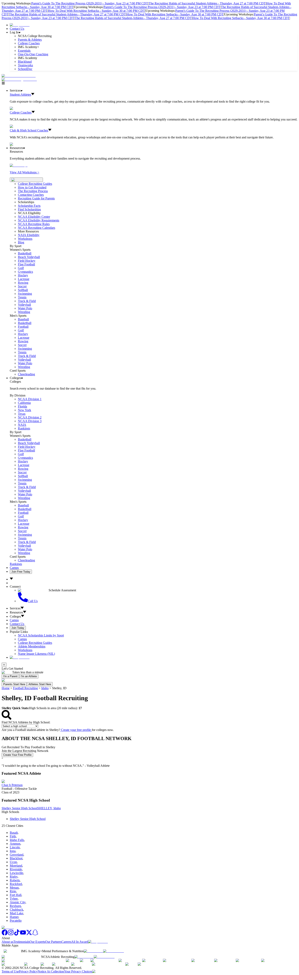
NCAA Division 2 (29, 417)
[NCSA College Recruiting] (20, 79)
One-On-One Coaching (33, 54)
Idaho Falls (17, 840)
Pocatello (16, 920)
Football (23, 326)
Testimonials (21, 941)
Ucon (13, 862)
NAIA (22, 424)
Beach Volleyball (29, 257)
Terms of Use (10, 971)
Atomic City (17, 902)
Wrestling (24, 312)
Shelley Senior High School (19, 808)
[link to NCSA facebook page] (5, 934)
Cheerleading (26, 374)
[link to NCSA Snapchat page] (35, 934)
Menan (14, 887)
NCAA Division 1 (29, 399)
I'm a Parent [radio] (10, 676)
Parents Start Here (14, 684)
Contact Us (17, 28)
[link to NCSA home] (8, 927)
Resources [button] (16, 612)
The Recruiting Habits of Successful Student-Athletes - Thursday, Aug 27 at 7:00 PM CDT (207, 3)
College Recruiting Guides (35, 183)
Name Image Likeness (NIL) (36, 653)
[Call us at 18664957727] (19, 76)
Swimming (25, 293)
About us (7, 941)
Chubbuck (16, 909)
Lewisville (16, 873)
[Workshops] (18, 165)
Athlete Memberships (31, 646)
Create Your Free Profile (17, 754)
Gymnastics (25, 271)
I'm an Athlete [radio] (29, 676)
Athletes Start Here (39, 684)
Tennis (22, 297)
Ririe (13, 891)
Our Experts (37, 941)
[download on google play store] (114, 951)
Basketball (24, 253)
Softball (23, 290)
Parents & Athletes (30, 39)
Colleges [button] (15, 616)
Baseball (23, 319)
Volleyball (24, 304)
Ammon (15, 843)
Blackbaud (25, 61)
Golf (21, 268)
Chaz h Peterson (12, 785)
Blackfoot (16, 858)
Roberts (15, 880)
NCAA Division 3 (29, 421)
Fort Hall (15, 895)
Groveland (16, 854)
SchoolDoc (25, 69)
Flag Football (26, 264)
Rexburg (15, 906)
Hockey (23, 275)
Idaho (45, 688)
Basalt (14, 832)
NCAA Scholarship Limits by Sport (41, 635)
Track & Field (27, 301)
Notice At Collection (51, 971)
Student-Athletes (20, 94)
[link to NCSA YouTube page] (23, 934)
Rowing (23, 282)
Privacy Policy (28, 971)
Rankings (24, 428)
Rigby (13, 876)
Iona (12, 851)
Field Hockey (26, 260)
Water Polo (25, 308)
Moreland (16, 865)
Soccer (22, 286)
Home (6, 688)
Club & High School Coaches (29, 130)
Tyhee (14, 898)
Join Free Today (20, 571)
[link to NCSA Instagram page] (11, 934)
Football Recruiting (25, 688)
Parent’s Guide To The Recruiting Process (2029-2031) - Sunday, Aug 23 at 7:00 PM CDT (89, 3)
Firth (13, 836)
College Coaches (29, 43)
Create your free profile (76, 730)
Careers (66, 941)
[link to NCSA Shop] (19, 25)
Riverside (16, 869)
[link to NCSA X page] (29, 934)
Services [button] (15, 608)
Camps (14, 567)
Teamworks (25, 65)
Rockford (16, 884)
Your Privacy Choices (78, 971)
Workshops (25, 650)
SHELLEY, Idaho (49, 808)
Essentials (24, 50)
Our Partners (53, 941)
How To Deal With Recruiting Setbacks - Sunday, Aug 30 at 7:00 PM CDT (96, 10)
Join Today (17, 627)
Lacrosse (23, 279)
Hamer (14, 917)
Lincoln (15, 847)
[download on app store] (93, 951)
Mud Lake (16, 913)
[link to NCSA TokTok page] (17, 934)
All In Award (79, 941)
